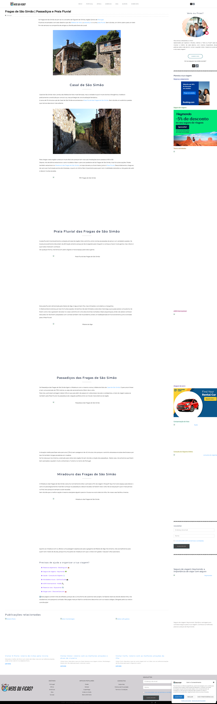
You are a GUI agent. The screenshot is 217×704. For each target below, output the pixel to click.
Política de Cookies (186, 700)
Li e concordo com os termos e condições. (190, 541)
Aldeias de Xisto (76, 22)
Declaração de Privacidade (198, 700)
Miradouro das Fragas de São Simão (67, 165)
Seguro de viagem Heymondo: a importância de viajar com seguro (190, 570)
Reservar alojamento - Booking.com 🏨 (56, 567)
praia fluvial (101, 22)
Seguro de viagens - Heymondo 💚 (55, 571)
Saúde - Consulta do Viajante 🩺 (54, 575)
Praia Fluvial (111, 165)
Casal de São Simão (113, 387)
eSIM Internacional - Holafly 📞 (53, 583)
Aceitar (178, 697)
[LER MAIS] (8, 663)
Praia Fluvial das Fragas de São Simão (96, 100)
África (99, 4)
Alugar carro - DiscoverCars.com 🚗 (55, 591)
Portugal (89, 4)
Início (80, 4)
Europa (124, 4)
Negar (190, 697)
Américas (108, 4)
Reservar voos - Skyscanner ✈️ (53, 587)
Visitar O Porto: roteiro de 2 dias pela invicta (26, 656)
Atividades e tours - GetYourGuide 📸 (55, 579)
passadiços (87, 22)
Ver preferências (206, 697)
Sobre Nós (135, 4)
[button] (213, 682)
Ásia (116, 4)
